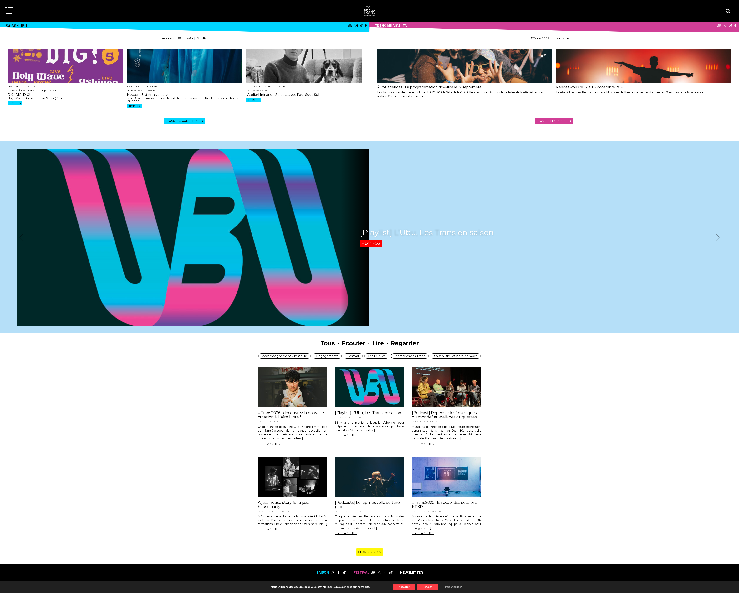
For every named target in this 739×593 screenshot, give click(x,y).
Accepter (404, 587)
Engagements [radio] (327, 356)
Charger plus (369, 552)
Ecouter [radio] (353, 343)
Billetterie (185, 38)
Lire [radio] (378, 343)
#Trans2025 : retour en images (554, 38)
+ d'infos (371, 243)
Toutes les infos (551, 120)
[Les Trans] (369, 11)
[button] (9, 13)
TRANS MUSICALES (391, 25)
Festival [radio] (353, 356)
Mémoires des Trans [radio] (410, 356)
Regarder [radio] (405, 343)
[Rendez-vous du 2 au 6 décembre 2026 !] (643, 66)
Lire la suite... (269, 443)
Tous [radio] (327, 343)
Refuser (427, 587)
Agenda (168, 38)
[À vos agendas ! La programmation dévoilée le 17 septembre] (464, 66)
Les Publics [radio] (376, 356)
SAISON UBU (16, 25)
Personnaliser (453, 587)
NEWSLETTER (411, 572)
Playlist (202, 38)
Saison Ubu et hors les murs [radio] (455, 356)
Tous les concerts (182, 120)
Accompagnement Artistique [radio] (284, 356)
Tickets (15, 103)
